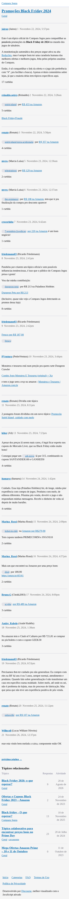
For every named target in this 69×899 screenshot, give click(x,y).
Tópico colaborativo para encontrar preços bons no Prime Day (17, 832)
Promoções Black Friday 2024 (26, 11)
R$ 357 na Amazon (49, 142)
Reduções (7, 55)
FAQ (28, 877)
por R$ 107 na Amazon (27, 715)
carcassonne (14, 839)
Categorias (17, 877)
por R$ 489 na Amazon (24, 604)
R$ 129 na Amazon (32, 170)
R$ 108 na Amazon (34, 199)
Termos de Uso (41, 877)
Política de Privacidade (14, 883)
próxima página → (12, 759)
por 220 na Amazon (37, 231)
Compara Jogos (9, 3)
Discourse (26, 891)
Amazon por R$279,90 (33, 531)
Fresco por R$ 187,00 (13, 334)
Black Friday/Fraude (12, 118)
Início (5, 877)
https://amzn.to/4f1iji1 (13, 575)
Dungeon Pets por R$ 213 (15, 292)
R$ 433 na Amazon (32, 104)
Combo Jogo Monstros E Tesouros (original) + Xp (27, 375)
